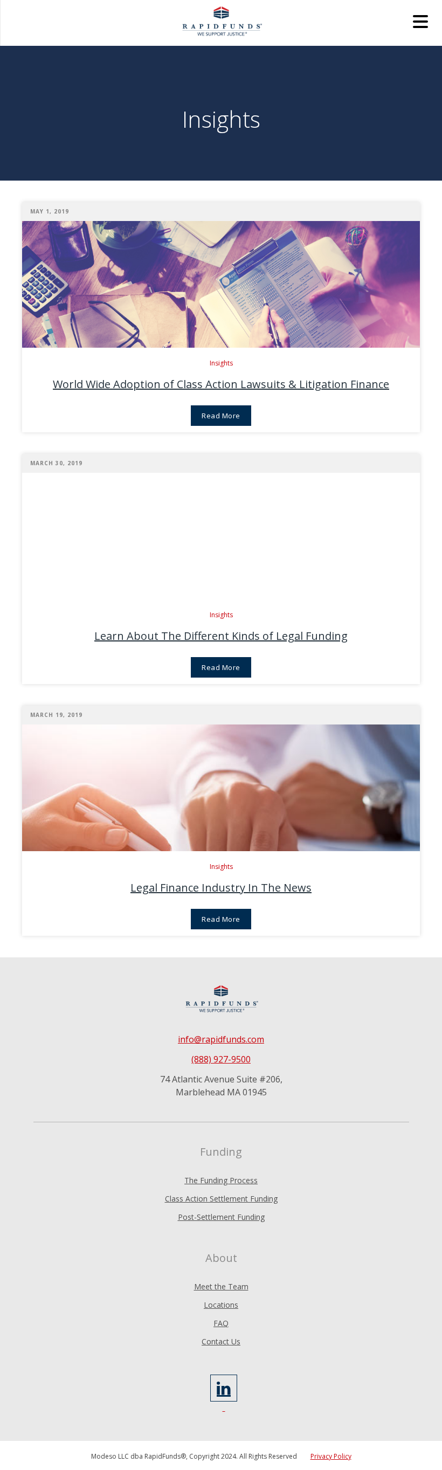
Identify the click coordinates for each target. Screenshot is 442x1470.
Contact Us (221, 1341)
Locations (221, 1305)
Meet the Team (221, 1286)
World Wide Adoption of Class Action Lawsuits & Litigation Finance (221, 384)
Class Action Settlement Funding (221, 1198)
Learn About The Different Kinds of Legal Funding (221, 636)
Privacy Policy (330, 1456)
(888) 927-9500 (221, 1059)
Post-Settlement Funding (221, 1217)
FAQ (221, 1323)
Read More (221, 415)
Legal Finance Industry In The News (221, 887)
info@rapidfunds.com (221, 1039)
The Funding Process (221, 1180)
